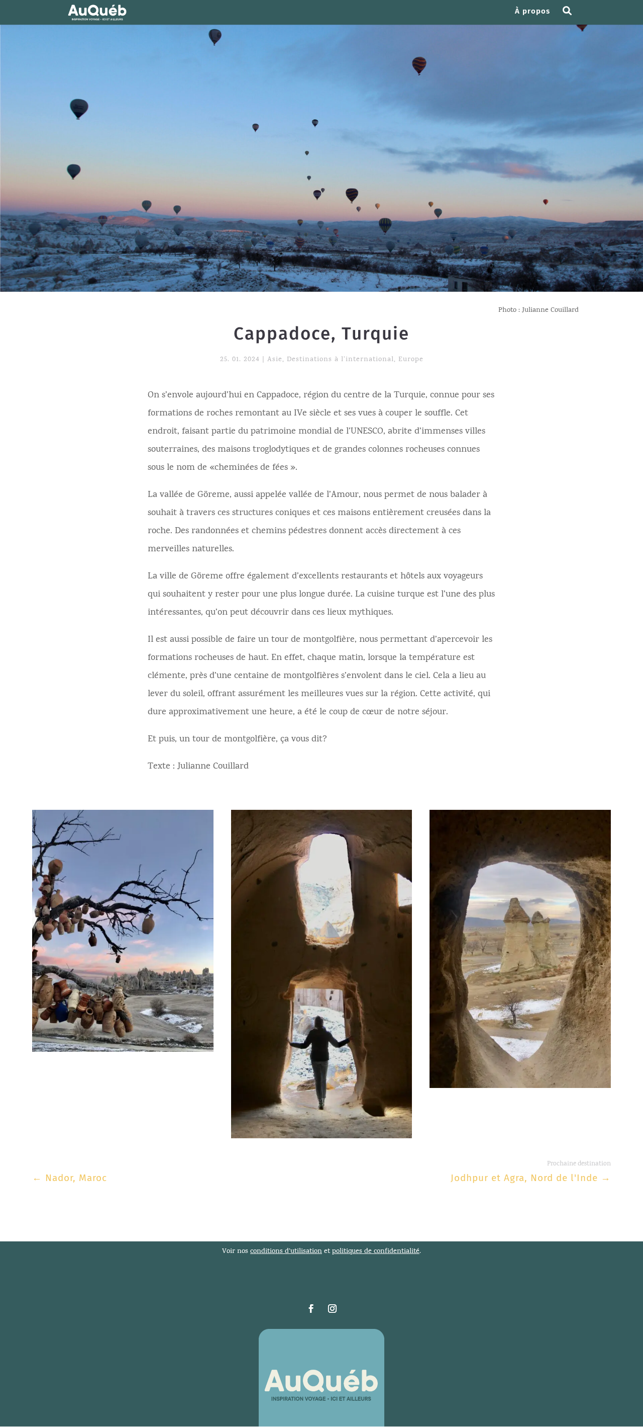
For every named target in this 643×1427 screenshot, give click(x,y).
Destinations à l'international (340, 360)
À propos (532, 12)
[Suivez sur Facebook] (310, 1308)
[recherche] (571, 16)
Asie (274, 360)
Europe (410, 360)
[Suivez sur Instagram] (332, 1308)
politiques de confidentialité (375, 1251)
